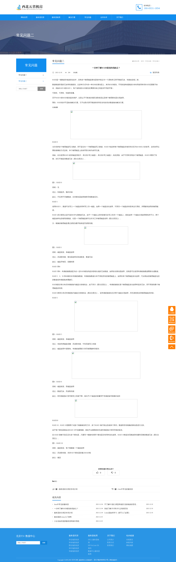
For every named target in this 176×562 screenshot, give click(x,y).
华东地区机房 (74, 542)
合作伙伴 (103, 17)
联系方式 (110, 542)
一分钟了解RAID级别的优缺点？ (66, 508)
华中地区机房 (74, 548)
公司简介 (110, 540)
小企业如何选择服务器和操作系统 (66, 521)
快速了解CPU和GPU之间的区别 (116, 508)
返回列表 (156, 72)
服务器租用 (56, 17)
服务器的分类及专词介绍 (64, 489)
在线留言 (129, 540)
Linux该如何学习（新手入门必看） (117, 513)
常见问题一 (31, 75)
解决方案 (72, 17)
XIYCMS (74, 560)
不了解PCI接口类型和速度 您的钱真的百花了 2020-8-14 (121, 504)
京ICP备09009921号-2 (102, 560)
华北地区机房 (74, 540)
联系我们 (110, 545)
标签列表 (129, 542)
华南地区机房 (74, 551)
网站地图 (129, 545)
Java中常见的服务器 (122, 489)
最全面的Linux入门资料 (63, 517)
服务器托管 (40, 17)
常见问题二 (31, 81)
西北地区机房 (74, 545)
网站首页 (24, 17)
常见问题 (88, 17)
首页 (142, 61)
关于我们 (119, 17)
